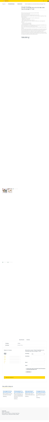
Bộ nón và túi (23, 6)
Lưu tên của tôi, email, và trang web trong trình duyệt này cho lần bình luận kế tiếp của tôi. (35, 369)
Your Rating (27, 353)
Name (26, 362)
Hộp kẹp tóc (15, 390)
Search (43, 0)
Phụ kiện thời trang (27, 6)
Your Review (27, 356)
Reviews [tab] (28, 339)
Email (26, 365)
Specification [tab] (21, 339)
